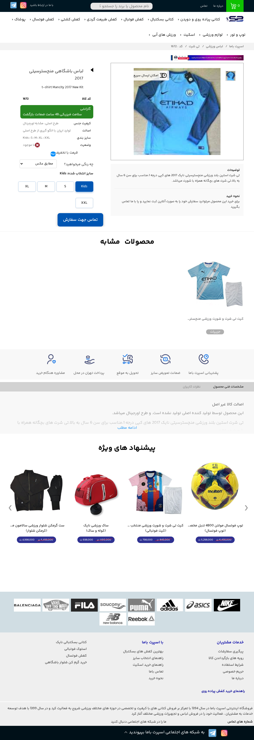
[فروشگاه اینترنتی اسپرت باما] (235, 19)
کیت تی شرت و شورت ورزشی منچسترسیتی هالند (215, 319)
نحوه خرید (156, 678)
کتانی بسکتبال (162, 19)
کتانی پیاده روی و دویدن (200, 19)
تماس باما (156, 671)
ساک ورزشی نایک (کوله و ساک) (96, 528)
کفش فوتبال (134, 19)
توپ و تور (237, 35)
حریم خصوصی (233, 671)
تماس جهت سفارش (80, 220)
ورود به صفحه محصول (215, 549)
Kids (84, 186)
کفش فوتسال (43, 19)
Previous (10, 507)
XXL (84, 203)
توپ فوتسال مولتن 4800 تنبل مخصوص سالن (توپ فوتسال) (215, 528)
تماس (203, 6)
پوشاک (20, 19)
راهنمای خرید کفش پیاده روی (223, 691)
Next (246, 507)
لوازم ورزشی (212, 35)
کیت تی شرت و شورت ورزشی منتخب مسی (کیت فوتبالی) (155, 528)
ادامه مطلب (127, 428)
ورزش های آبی (163, 35)
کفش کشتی (70, 19)
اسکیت (189, 35)
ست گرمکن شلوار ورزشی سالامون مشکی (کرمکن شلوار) (36, 528)
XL (27, 186)
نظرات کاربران (192, 386)
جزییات (215, 331)
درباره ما (218, 6)
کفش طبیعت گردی (102, 19)
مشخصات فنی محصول (228, 386)
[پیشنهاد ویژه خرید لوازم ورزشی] (127, 448)
